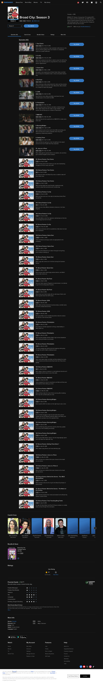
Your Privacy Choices (73, 676)
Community (47, 574)
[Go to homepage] (7, 2)
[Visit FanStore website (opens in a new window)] (92, 2)
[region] (51, 676)
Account (29, 649)
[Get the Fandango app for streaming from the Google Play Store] (22, 637)
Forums (66, 653)
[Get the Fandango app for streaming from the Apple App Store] (12, 637)
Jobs (65, 663)
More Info (63, 34)
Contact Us (66, 656)
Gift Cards (47, 656)
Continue (85, 676)
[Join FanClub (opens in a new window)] (78, 2)
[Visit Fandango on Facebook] (81, 666)
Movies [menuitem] (36, 2)
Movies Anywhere (49, 653)
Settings (28, 651)
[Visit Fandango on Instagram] (90, 666)
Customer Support (68, 651)
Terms (32, 671)
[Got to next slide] (95, 528)
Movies (9, 649)
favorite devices (85, 26)
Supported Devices (68, 649)
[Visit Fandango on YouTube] (84, 666)
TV (8, 651)
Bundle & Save (40, 34)
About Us (66, 646)
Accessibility (67, 661)
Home (9, 646)
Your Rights (52, 673)
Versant (14, 671)
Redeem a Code (31, 656)
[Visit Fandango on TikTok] (93, 666)
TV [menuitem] (41, 2)
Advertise (66, 658)
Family (46, 649)
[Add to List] (18, 558)
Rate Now (55, 574)
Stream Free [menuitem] (19, 2)
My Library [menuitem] (47, 2)
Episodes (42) (14, 34)
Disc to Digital (48, 651)
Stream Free (11, 653)
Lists (46, 646)
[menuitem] (87, 2)
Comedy (14, 621)
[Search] (101, 2)
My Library (29, 646)
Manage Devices (31, 653)
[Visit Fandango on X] (87, 666)
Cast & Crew (27, 34)
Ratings (52, 34)
